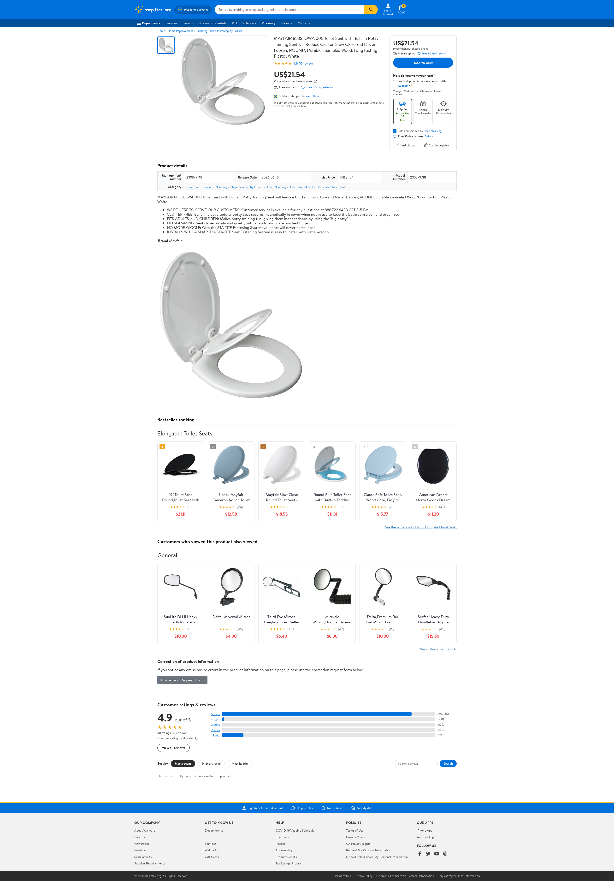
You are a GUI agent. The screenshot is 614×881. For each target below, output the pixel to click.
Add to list (409, 145)
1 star (216, 735)
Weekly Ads (364, 808)
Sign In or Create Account (265, 808)
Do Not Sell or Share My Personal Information (377, 857)
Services (171, 23)
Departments (151, 23)
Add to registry (439, 145)
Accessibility (284, 850)
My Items (304, 23)
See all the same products (438, 649)
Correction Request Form (182, 680)
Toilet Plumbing (276, 187)
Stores (209, 837)
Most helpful (240, 763)
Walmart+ (211, 850)
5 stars (215, 714)
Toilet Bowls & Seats (302, 187)
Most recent (183, 763)
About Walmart (144, 830)
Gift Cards (212, 857)
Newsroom (141, 843)
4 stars (215, 719)
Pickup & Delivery (244, 23)
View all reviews (173, 747)
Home (161, 31)
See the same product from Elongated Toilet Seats (421, 527)
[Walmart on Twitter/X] (428, 854)
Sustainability (143, 857)
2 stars (215, 730)
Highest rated (211, 763)
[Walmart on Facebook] (419, 854)
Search (448, 763)
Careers (286, 23)
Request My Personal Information (368, 850)
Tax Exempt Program (289, 863)
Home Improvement (180, 31)
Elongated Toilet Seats (332, 187)
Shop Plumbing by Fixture (226, 31)
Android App (425, 837)
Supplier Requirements (149, 863)
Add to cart (423, 62)
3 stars (215, 724)
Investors (140, 850)
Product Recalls (286, 857)
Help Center (304, 808)
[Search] (371, 9)
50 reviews (306, 63)
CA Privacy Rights (358, 843)
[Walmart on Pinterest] (445, 854)
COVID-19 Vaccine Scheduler (296, 830)
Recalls (280, 843)
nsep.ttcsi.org (315, 96)
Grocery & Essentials (212, 23)
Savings (188, 23)
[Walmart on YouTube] (436, 854)
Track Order (335, 808)
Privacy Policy (355, 837)
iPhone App (424, 830)
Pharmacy (269, 23)
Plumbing (201, 31)
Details (429, 136)
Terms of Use (355, 830)
